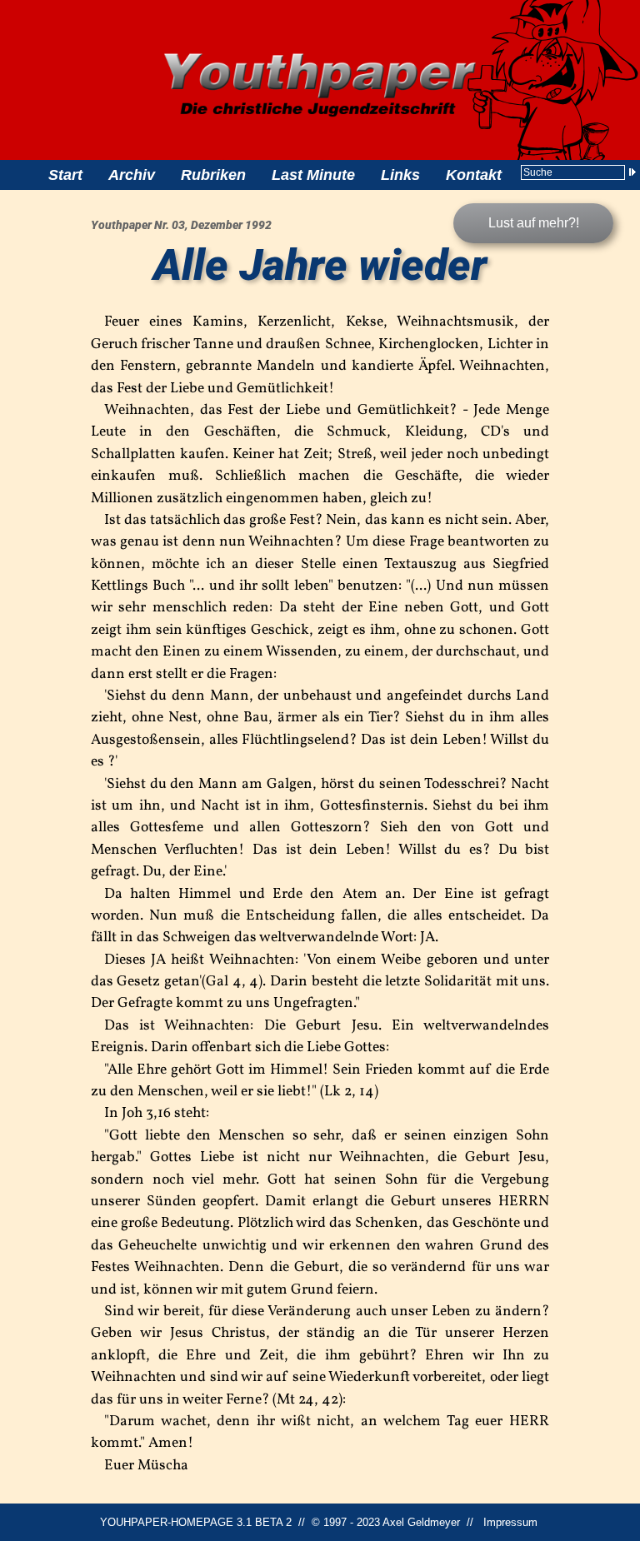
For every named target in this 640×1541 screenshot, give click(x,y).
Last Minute (313, 175)
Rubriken (213, 175)
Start (65, 175)
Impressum (510, 1522)
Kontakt (474, 175)
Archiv (131, 175)
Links (400, 175)
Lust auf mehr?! (533, 223)
